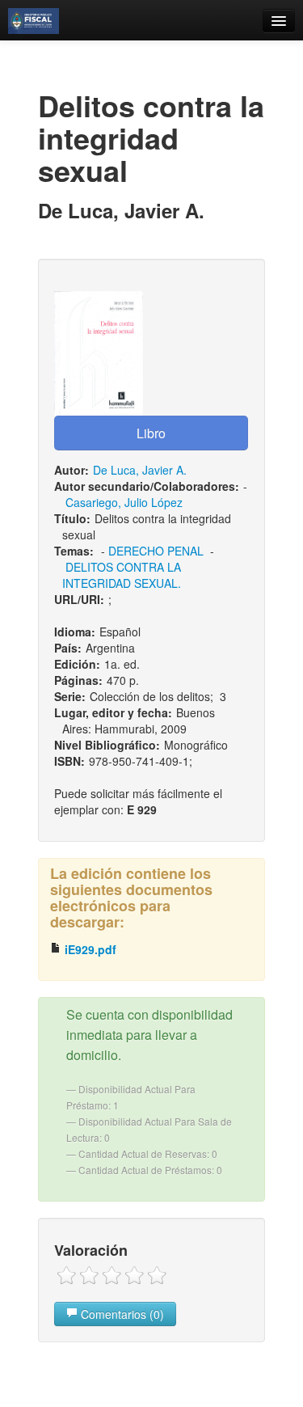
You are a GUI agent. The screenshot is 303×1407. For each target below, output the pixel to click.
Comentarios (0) (121, 1314)
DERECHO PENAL (156, 551)
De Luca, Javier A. (140, 470)
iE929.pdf (88, 949)
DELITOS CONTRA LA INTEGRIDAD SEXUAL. (121, 575)
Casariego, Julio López (124, 502)
